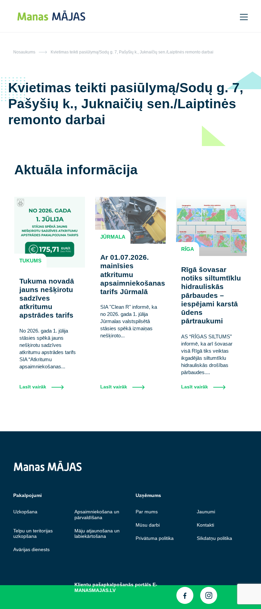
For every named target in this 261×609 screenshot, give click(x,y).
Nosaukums (24, 52)
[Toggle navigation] (244, 16)
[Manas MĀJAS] (110, 16)
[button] (230, 15)
